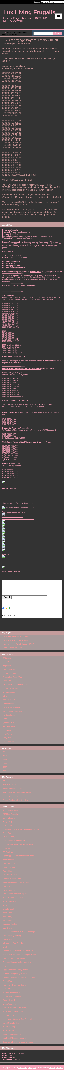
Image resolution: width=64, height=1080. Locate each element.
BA (4, 781)
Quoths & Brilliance (10, 723)
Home (4, 32)
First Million (7, 871)
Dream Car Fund (9, 673)
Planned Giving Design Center (15, 974)
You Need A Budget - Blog (13, 1034)
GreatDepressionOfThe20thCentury (17, 882)
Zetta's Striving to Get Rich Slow (15, 800)
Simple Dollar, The (10, 1000)
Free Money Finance (11, 875)
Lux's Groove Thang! (11, 707)
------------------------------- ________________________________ (18, 518)
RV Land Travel (9, 726)
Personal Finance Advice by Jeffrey (17, 962)
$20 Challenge (8, 658)
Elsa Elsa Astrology (10, 863)
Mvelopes (7, 947)
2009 (5, 759)
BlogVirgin (7, 666)
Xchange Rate (8, 1030)
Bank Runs (7, 662)
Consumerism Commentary (14, 841)
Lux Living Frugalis (27, 1067)
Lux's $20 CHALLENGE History (15, 640)
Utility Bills (7, 738)
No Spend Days (9, 715)
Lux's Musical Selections (12, 648)
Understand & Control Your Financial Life (19, 1019)
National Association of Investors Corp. (18, 951)
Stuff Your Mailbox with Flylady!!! (15, 1008)
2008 (5, 763)
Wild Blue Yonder (9, 785)
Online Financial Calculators (14, 958)
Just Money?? (8, 917)
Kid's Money (7, 920)
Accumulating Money (11, 810)
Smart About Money (10, 1004)
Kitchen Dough (8, 704)
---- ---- (3, 563)
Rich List (6, 989)
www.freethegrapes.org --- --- (11, 596)
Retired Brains (8, 981)
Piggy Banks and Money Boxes (15, 970)
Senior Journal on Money (13, 996)
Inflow (5, 696)
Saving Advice (56, 1067)
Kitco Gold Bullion (10, 924)
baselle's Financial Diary (12, 789)
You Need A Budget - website (14, 1038)
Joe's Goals (7, 913)
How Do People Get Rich (13, 898)
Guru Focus (7, 886)
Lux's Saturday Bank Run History (16, 636)
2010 (5, 756)
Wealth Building (9, 1027)
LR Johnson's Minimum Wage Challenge (19, 932)
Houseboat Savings (10, 688)
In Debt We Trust (9, 901)
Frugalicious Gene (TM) (12, 677)
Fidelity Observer (10, 867)
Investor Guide (9, 909)
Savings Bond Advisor (11, 992)
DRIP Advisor (8, 852)
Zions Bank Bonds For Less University (18, 1042)
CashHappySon (9, 669)
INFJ (5, 905)
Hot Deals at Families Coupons (15, 894)
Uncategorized (8, 742)
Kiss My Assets (9, 700)
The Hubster (8, 730)
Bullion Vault (7, 825)
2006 (5, 771)
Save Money (7, 503)
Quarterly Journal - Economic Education (19, 977)
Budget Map (7, 822)
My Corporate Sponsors (12, 711)
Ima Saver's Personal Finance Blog (17, 792)
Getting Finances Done (12, 879)
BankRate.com (9, 818)
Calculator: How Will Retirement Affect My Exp (21, 829)
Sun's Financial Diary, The (13, 1011)
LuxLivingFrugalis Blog (12, 936)
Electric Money (9, 860)
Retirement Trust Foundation (14, 985)
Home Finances (9, 890)
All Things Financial (10, 814)
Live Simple (7, 928)
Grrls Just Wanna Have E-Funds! (16, 685)
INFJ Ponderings (9, 692)
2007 (5, 767)
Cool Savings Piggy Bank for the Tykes (18, 844)
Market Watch (8, 939)
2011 (5, 752)
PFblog (5, 966)
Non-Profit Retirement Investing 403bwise (19, 955)
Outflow (6, 719)
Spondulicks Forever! (11, 796)
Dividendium (7, 848)
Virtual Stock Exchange (12, 1023)
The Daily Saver (9, 1015)
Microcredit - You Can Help (13, 943)
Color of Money (9, 837)
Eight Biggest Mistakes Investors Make (18, 856)
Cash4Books (8, 833)
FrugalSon (7, 681)
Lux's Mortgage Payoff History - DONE (18, 644)
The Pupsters (8, 734)
